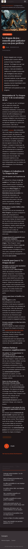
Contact (13, 540)
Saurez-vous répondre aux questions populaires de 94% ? (12, 522)
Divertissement (9, 5)
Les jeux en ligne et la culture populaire (13, 518)
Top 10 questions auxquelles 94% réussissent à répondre (11, 494)
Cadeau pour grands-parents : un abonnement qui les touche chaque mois (13, 503)
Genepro (9, 1)
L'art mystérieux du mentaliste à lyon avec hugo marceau (13, 513)
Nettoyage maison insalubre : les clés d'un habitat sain (13, 474)
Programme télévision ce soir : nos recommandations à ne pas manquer (12, 508)
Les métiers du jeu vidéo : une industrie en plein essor (13, 489)
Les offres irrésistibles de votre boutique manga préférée (14, 484)
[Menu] (25, 1)
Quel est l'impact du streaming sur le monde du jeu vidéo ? (13, 479)
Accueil (3, 5)
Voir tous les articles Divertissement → (12, 453)
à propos (11, 130)
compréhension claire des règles (14, 330)
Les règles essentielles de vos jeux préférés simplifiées (12, 499)
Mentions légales (5, 540)
